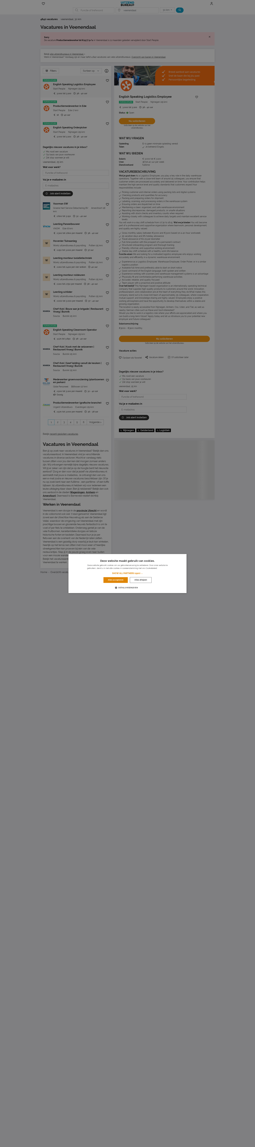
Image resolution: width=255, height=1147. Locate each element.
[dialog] (127, 573)
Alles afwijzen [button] (140, 580)
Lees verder (163, 568)
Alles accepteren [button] (115, 580)
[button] (127, 573)
